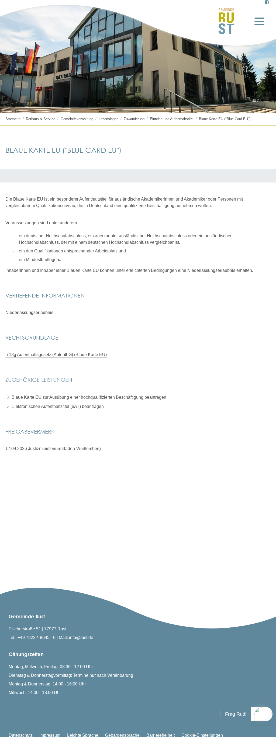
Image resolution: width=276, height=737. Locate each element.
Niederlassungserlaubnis (29, 312)
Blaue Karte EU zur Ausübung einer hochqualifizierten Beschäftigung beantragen (89, 397)
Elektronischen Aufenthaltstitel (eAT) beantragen (58, 406)
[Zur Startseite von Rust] (226, 21)
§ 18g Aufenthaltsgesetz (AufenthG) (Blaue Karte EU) (56, 354)
